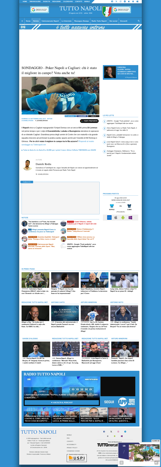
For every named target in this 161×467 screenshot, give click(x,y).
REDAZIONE (56, 1)
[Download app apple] (129, 1)
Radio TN (46, 1)
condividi (81, 116)
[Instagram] (120, 1)
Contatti (70, 441)
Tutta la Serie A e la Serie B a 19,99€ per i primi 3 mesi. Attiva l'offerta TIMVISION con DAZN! (59, 150)
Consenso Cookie (73, 451)
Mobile (69, 435)
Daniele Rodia (28, 120)
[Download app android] (133, 1)
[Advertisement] (120, 238)
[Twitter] (116, 1)
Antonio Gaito (44, 452)
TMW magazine (35, 1)
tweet (93, 116)
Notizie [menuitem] (36, 21)
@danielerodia (42, 120)
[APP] (109, 217)
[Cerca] (139, 21)
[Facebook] (112, 1)
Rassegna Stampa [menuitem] (81, 21)
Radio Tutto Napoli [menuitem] (99, 21)
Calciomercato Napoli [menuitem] (50, 21)
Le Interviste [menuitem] (67, 21)
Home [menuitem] (28, 21)
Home (25, 1)
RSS (68, 438)
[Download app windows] (137, 1)
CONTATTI (78, 1)
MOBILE (87, 1)
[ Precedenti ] (120, 212)
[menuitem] (22, 21)
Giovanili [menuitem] (123, 21)
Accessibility (71, 444)
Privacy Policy (72, 448)
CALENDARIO (68, 1)
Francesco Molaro (45, 454)
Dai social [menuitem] (113, 21)
